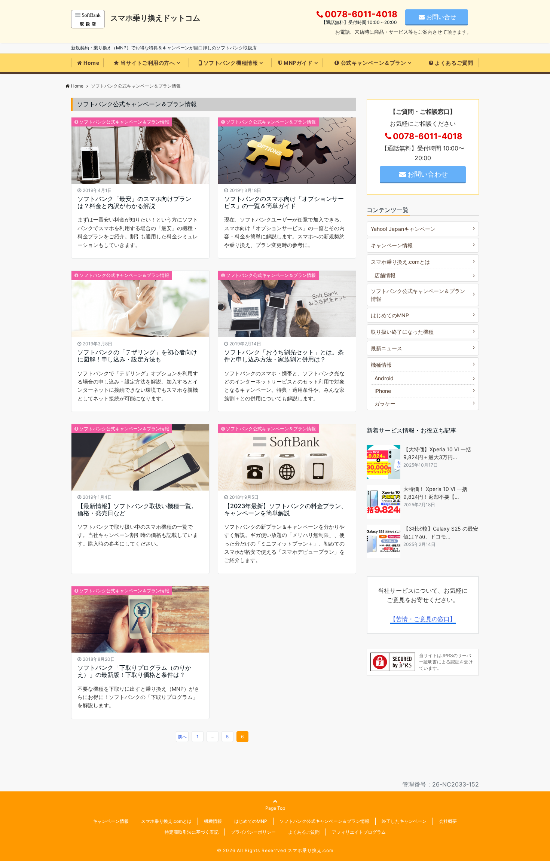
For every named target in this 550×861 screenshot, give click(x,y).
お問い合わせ (427, 174)
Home (91, 62)
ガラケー (385, 403)
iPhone (383, 391)
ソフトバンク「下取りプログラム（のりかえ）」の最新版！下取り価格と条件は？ (134, 671)
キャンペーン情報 (392, 245)
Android (384, 378)
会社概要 (448, 821)
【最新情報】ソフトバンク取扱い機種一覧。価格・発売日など (137, 510)
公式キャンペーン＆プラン (373, 62)
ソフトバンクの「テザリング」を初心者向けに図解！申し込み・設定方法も (137, 356)
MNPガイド (298, 62)
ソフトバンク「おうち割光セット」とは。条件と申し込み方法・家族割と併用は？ (284, 356)
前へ (182, 736)
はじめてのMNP (390, 315)
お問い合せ (441, 17)
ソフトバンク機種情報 (231, 62)
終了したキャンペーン (404, 821)
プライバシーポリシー (253, 832)
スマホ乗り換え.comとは (400, 262)
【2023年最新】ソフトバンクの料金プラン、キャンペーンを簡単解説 (285, 510)
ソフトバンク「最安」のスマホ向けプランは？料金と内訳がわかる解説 (134, 202)
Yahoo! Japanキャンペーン (403, 229)
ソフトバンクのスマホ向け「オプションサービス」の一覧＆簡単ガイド (284, 202)
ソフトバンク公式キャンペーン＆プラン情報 (124, 122)
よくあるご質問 (454, 62)
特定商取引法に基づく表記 (192, 832)
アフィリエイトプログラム (359, 832)
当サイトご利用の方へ (147, 62)
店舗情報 (385, 275)
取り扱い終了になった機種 (402, 332)
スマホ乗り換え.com (310, 850)
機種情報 (381, 364)
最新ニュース (386, 348)
